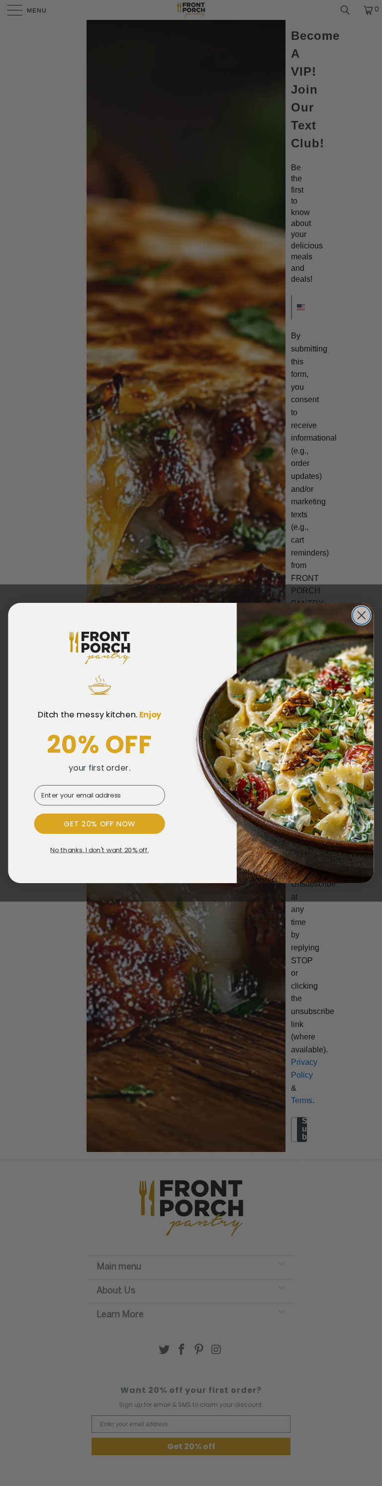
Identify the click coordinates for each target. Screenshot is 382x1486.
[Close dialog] (361, 615)
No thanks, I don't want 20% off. (99, 850)
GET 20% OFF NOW (100, 823)
